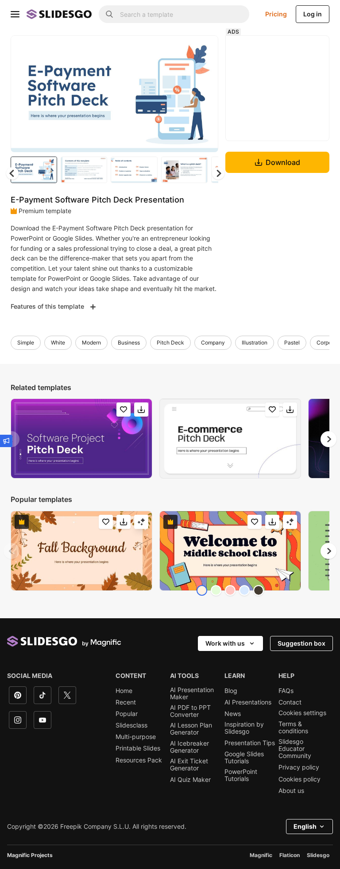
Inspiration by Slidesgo (244, 728)
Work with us (225, 643)
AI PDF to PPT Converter (190, 711)
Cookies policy (299, 779)
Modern (91, 342)
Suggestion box (301, 643)
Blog (230, 690)
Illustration (254, 342)
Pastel (292, 342)
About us (291, 790)
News (232, 713)
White (58, 342)
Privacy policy (298, 767)
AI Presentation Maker (192, 693)
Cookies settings (302, 712)
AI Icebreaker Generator (189, 747)
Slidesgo (318, 855)
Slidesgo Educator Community (294, 748)
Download (283, 162)
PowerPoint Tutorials (240, 775)
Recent (126, 702)
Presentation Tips (249, 742)
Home (124, 690)
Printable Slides (138, 748)
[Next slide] (205, 94)
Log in (312, 14)
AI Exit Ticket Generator (189, 765)
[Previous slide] (11, 551)
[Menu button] (15, 14)
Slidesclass (131, 725)
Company (213, 342)
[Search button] (109, 14)
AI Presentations (247, 702)
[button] (218, 173)
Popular (127, 713)
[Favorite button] (180, 49)
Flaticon (289, 855)
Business (129, 342)
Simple (25, 342)
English (305, 826)
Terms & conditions (293, 727)
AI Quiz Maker (190, 779)
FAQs (286, 690)
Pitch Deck (170, 342)
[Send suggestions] (6, 441)
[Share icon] (203, 49)
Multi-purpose (136, 736)
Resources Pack (139, 760)
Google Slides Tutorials (244, 757)
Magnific (261, 855)
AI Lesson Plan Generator (191, 729)
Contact (289, 702)
